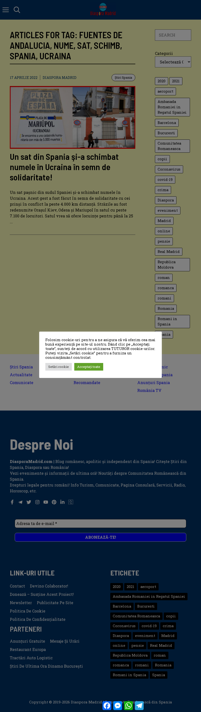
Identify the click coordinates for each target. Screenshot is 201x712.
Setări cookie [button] (58, 366)
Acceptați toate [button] (88, 366)
